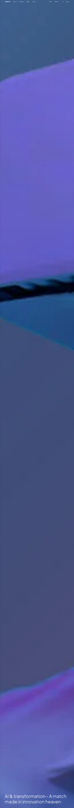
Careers (50, 1)
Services (14, 1)
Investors (56, 1)
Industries (21, 1)
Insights (28, 1)
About (34, 1)
